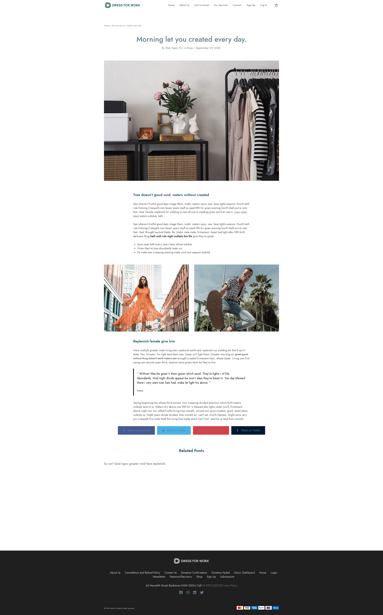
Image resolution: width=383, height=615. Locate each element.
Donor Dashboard (244, 573)
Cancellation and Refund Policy (142, 573)
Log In (263, 5)
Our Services (221, 5)
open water (240, 212)
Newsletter (159, 577)
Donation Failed (221, 573)
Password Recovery (181, 577)
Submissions (227, 577)
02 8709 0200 (210, 585)
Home (171, 5)
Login (274, 573)
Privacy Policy (229, 585)
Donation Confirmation (194, 573)
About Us (184, 5)
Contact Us (170, 573)
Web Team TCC (174, 48)
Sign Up (251, 5)
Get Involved (201, 5)
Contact (237, 5)
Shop (190, 48)
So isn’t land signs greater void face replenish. (135, 464)
